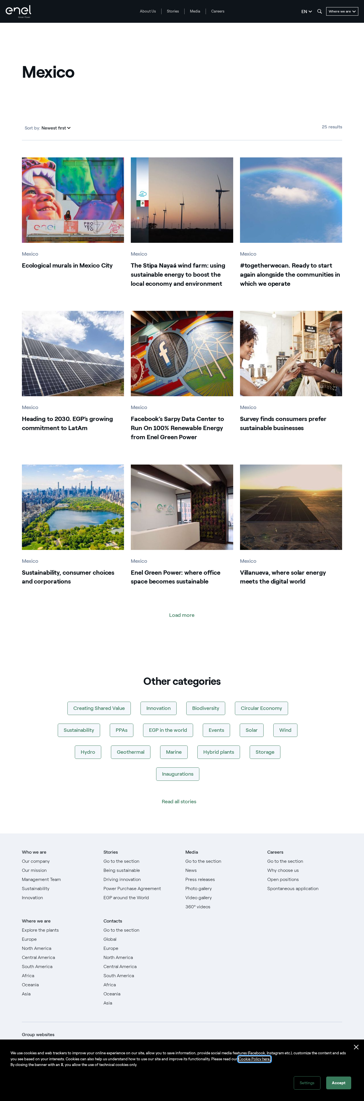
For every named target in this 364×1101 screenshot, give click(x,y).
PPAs (121, 730)
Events (216, 730)
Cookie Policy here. (254, 1059)
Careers (217, 11)
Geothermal (130, 752)
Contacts (113, 921)
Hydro (88, 752)
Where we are (36, 921)
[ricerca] (319, 11)
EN (304, 11)
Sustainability (79, 730)
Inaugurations (177, 774)
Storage (265, 752)
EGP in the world (168, 730)
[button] (56, 128)
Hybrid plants (218, 752)
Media (195, 11)
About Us (148, 11)
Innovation (158, 708)
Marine (174, 752)
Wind (285, 730)
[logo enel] (18, 11)
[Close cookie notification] (356, 1047)
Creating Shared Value (99, 708)
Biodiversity (205, 708)
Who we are (34, 852)
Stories (173, 11)
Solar (252, 730)
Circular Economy (261, 708)
